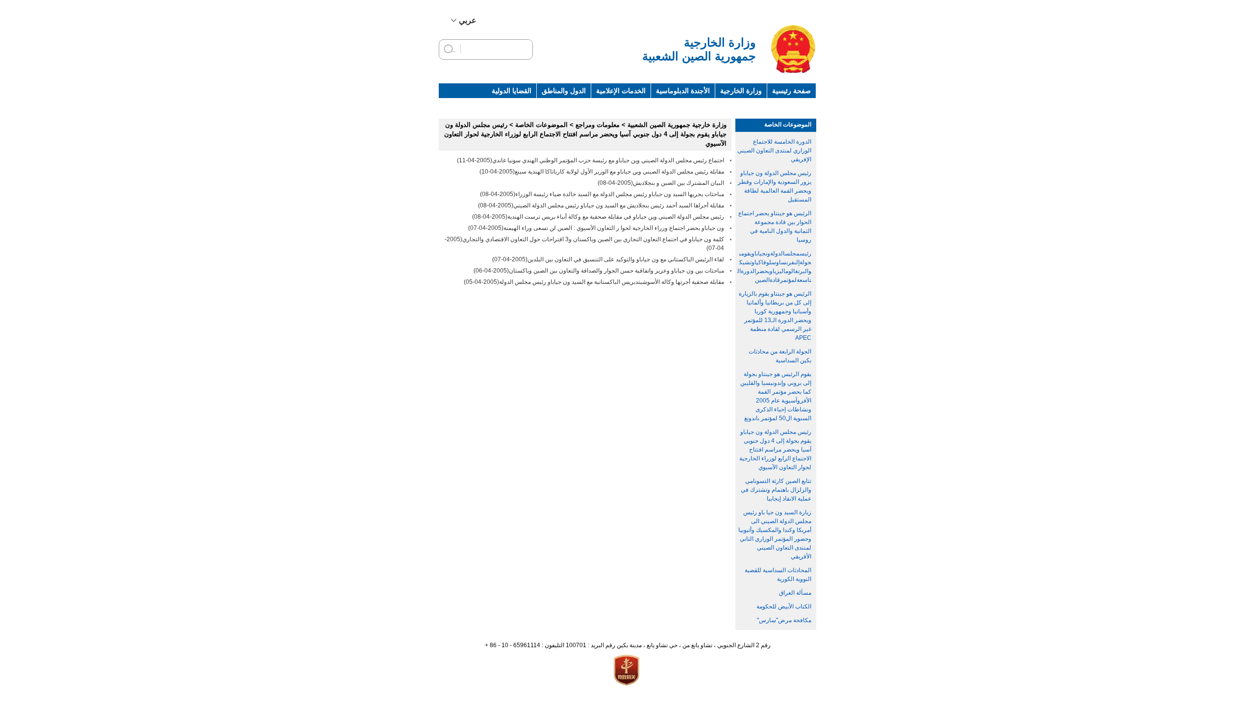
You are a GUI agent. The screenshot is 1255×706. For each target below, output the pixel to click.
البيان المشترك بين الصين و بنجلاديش (678, 182)
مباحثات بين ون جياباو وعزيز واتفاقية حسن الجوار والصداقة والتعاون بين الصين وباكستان (616, 270)
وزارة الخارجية (741, 91)
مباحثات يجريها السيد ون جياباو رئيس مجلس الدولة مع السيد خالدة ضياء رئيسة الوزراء (619, 194)
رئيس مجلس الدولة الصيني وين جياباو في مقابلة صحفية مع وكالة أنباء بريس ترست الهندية (615, 216)
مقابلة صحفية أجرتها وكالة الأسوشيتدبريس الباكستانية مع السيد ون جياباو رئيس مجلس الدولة (611, 281)
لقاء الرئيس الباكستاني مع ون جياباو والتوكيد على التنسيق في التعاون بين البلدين (625, 259)
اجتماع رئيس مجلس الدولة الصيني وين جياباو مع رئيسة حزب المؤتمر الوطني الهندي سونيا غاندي (608, 160)
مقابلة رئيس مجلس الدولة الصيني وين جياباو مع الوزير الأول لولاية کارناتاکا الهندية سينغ (619, 171)
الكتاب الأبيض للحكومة (783, 606)
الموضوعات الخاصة (787, 124)
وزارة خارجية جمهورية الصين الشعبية (677, 124)
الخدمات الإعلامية (621, 91)
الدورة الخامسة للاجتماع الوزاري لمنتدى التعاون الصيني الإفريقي (774, 150)
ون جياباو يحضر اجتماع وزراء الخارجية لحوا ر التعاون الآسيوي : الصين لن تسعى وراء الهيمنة (613, 228)
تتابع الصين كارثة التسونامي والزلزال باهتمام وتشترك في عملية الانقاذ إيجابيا (776, 490)
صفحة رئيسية (791, 91)
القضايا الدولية (511, 91)
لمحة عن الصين (788, 105)
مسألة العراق (795, 592)
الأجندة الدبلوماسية (683, 91)
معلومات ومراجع (732, 105)
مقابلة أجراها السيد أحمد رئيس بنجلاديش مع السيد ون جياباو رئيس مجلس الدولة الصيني (618, 205)
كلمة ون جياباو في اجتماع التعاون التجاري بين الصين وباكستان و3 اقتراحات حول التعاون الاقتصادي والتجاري (593, 239)
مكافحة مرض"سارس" (784, 620)
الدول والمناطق (564, 91)
